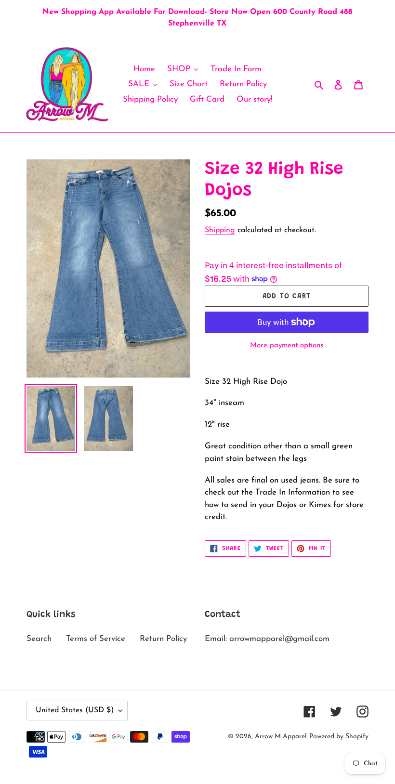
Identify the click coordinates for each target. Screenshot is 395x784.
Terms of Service (95, 639)
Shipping (220, 230)
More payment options (286, 345)
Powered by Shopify (339, 736)
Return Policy (163, 639)
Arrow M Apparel (281, 736)
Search (39, 639)
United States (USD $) (75, 710)
